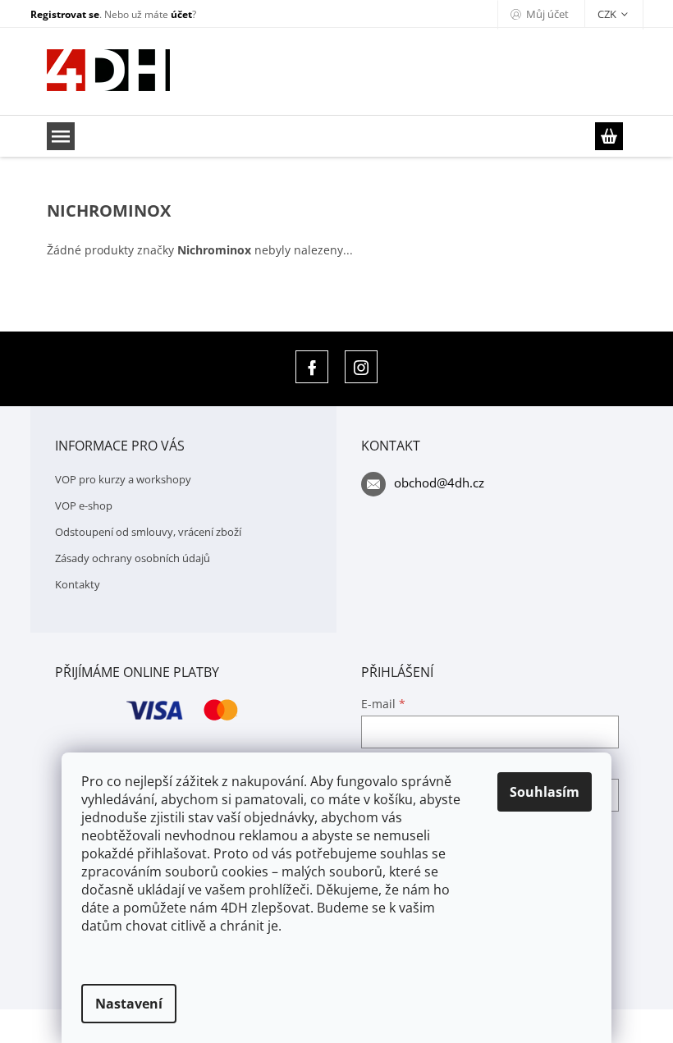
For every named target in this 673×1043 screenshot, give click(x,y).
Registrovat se (64, 14)
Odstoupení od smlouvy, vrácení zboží (148, 531)
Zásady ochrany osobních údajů (132, 558)
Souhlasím (544, 792)
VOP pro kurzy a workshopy (123, 479)
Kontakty (77, 584)
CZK (608, 14)
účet (181, 14)
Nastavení (129, 1004)
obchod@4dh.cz (439, 482)
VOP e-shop (83, 505)
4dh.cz (361, 366)
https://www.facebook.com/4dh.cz (311, 366)
